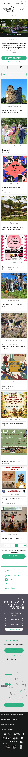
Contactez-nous (15, 629)
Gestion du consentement (7, 729)
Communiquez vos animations (13, 556)
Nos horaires (15, 624)
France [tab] (8, 673)
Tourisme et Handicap (15, 575)
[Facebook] (7, 659)
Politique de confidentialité (17, 714)
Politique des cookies (6, 719)
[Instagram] (12, 659)
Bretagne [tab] (19, 673)
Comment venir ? (14, 705)
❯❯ (25, 545)
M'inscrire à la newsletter (14, 650)
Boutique (11, 584)
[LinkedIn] (16, 659)
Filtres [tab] (20, 70)
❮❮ (6, 545)
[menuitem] (7, 3)
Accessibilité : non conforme (7, 724)
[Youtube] (20, 659)
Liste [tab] (7, 70)
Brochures (11, 588)
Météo (11, 579)
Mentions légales (5, 714)
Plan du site (16, 719)
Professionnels (12, 571)
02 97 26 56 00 (15, 619)
